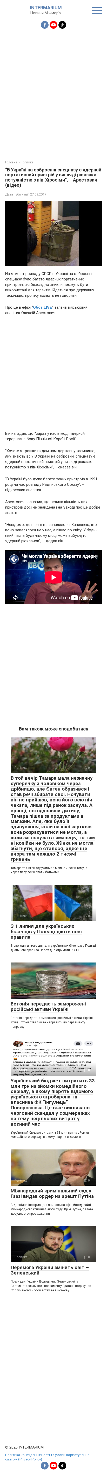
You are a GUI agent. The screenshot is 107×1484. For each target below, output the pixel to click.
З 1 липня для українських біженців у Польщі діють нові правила (46, 931)
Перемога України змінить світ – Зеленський (50, 1270)
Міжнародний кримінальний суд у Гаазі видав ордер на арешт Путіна (52, 1193)
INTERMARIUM (46, 7)
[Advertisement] (53, 91)
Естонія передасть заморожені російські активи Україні (48, 1006)
